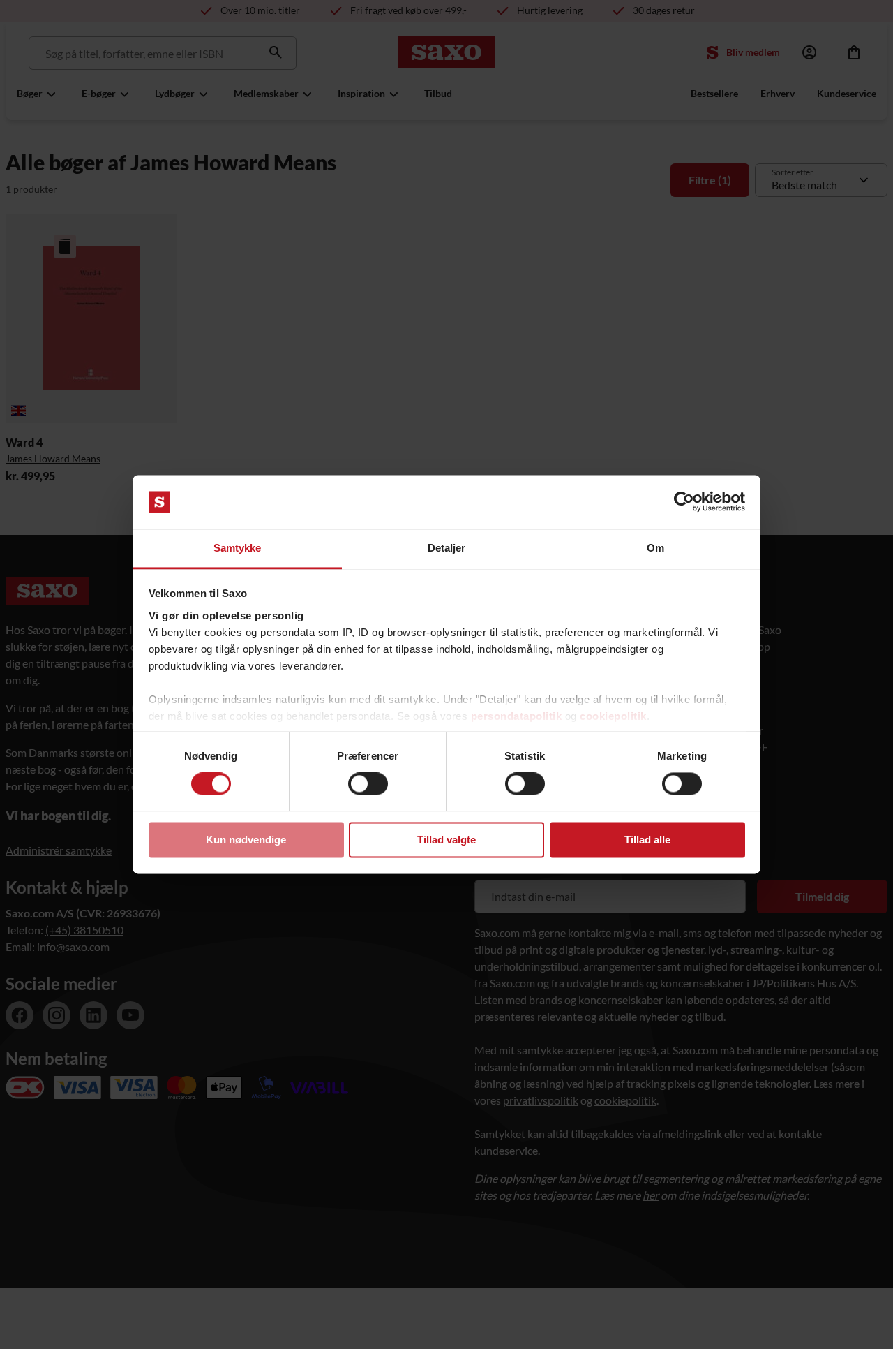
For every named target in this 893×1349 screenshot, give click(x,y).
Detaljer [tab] (447, 548)
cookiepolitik (613, 716)
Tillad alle (647, 840)
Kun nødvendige (246, 840)
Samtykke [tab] (237, 548)
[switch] (368, 784)
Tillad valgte (446, 840)
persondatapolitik (516, 716)
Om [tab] (655, 548)
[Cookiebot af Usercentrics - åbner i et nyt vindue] (684, 502)
